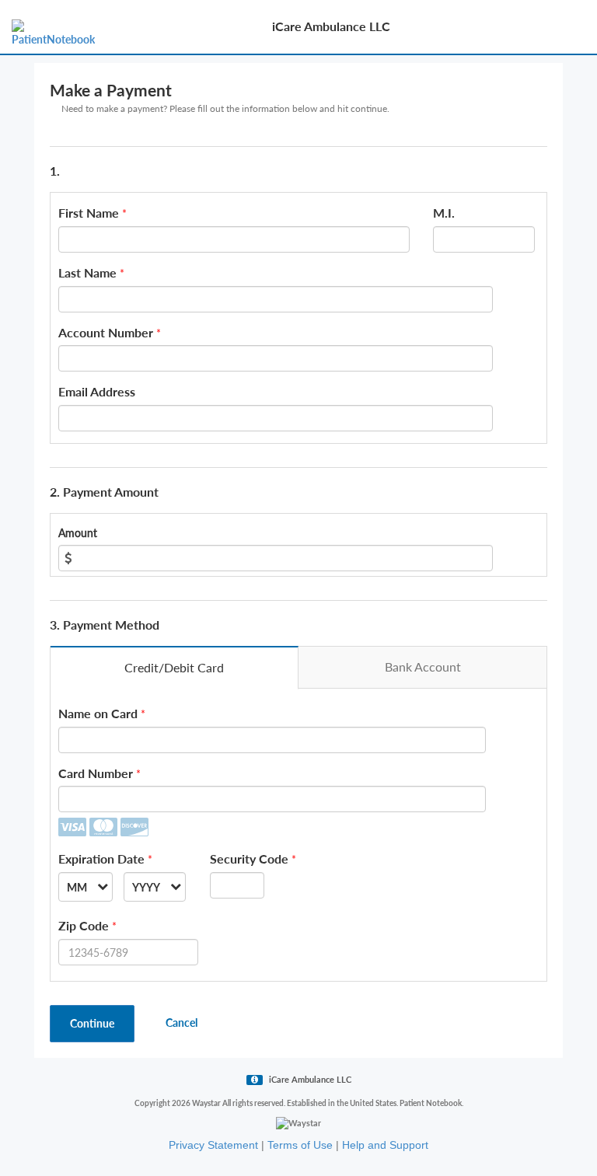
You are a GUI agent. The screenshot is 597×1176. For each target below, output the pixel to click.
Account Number (105, 332)
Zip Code (83, 925)
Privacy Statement (213, 1145)
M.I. (444, 212)
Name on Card (98, 713)
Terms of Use (300, 1145)
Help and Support (385, 1145)
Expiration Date (101, 858)
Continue (92, 1023)
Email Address (96, 391)
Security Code (249, 858)
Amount (77, 532)
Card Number (95, 773)
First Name (88, 212)
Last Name (87, 272)
